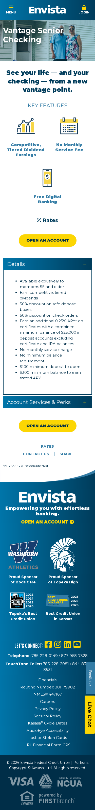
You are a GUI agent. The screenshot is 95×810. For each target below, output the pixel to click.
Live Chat (90, 714)
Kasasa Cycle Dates (47, 723)
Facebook (48, 644)
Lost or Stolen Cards (47, 737)
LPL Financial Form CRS (47, 745)
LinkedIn (67, 644)
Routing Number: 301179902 (47, 687)
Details (16, 264)
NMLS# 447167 (47, 694)
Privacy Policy (47, 708)
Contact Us (36, 454)
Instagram (57, 644)
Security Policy (47, 716)
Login (84, 12)
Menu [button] (11, 12)
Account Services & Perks (39, 402)
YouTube (77, 644)
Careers (47, 701)
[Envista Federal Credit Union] (47, 9)
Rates (50, 220)
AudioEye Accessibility (48, 730)
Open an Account (47, 240)
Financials (47, 679)
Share (66, 454)
